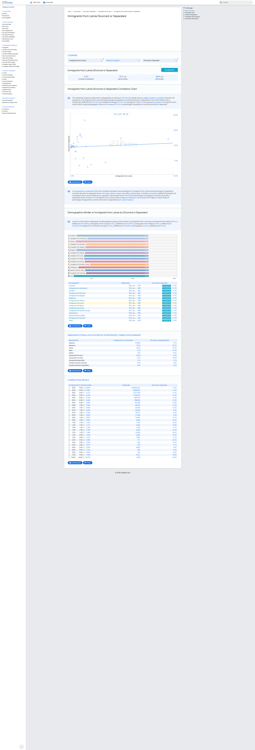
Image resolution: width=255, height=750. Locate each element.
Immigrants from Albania (76, 300)
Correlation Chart (189, 12)
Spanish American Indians (77, 315)
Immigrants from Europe (76, 308)
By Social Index (6, 24)
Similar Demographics (191, 14)
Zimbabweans (73, 313)
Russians (72, 290)
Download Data (76, 182)
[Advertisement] (95, 34)
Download (173, 111)
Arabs (71, 320)
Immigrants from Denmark (77, 318)
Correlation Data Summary (192, 16)
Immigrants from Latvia (104, 11)
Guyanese (72, 286)
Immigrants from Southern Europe (79, 310)
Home (69, 11)
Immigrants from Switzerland (78, 288)
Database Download (8, 7)
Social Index (77, 11)
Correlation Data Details (191, 18)
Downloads (49, 2)
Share (89, 182)
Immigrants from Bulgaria (77, 295)
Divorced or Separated (89, 11)
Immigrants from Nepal (76, 305)
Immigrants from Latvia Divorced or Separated (127, 11)
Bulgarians (72, 298)
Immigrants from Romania (77, 293)
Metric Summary (189, 10)
